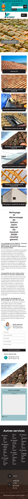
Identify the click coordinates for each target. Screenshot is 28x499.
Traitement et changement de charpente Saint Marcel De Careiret (23, 441)
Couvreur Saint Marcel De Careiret (5, 439)
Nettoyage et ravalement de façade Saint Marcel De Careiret (23, 456)
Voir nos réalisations (9, 42)
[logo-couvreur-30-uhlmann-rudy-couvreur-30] (9, 15)
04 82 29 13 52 (6, 1)
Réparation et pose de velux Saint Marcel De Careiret (14, 445)
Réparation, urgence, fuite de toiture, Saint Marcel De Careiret (5, 450)
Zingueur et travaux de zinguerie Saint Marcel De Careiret (14, 458)
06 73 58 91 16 (18, 1)
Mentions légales (20, 495)
